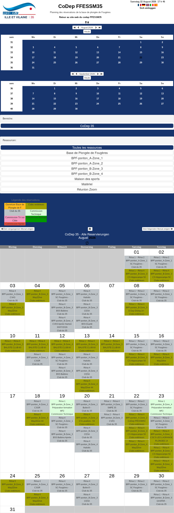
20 (98, 57)
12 (76, 52)
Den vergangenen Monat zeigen (18, 229)
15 (141, 52)
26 (76, 62)
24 (33, 62)
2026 (92, 237)
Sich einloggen (148, 8)
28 (119, 62)
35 (11, 62)
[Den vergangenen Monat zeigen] (78, 27)
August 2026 (87, 27)
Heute (87, 31)
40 (11, 109)
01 (136, 252)
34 (11, 57)
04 (37, 285)
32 (11, 47)
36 (11, 67)
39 (11, 103)
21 (119, 57)
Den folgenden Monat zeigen (157, 229)
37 (11, 93)
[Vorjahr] (74, 27)
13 (98, 52)
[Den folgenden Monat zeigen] (96, 27)
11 (55, 52)
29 (141, 62)
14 (119, 52)
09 (161, 285)
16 (162, 52)
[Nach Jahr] (100, 27)
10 (33, 52)
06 (87, 285)
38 (11, 98)
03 (12, 285)
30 (162, 62)
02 (161, 252)
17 (33, 57)
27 (98, 62)
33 (11, 52)
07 (112, 285)
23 (162, 57)
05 (62, 285)
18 (55, 57)
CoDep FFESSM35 (80, 6)
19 (76, 57)
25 (55, 62)
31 (11, 42)
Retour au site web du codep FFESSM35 (80, 17)
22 (55, 103)
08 (136, 285)
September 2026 (87, 73)
